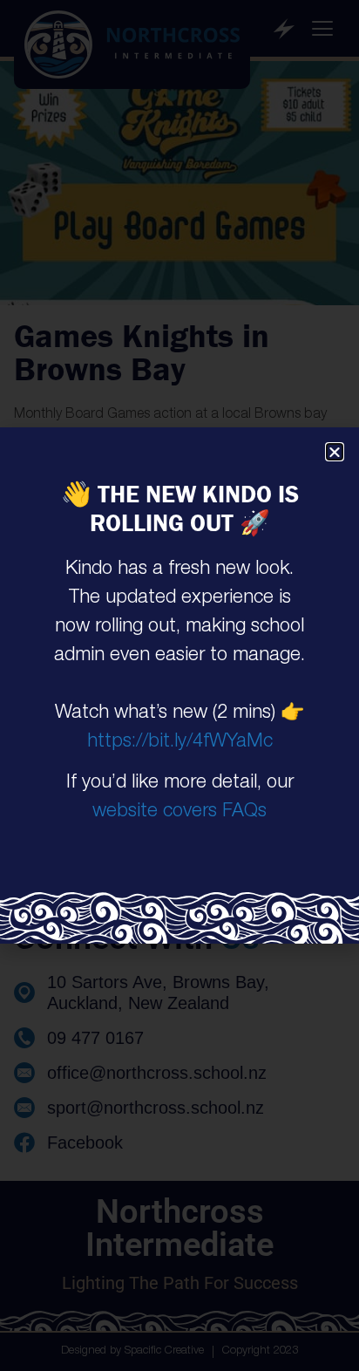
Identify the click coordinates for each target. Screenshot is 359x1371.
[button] (335, 452)
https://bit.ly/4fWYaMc (180, 742)
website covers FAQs (179, 812)
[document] (179, 685)
